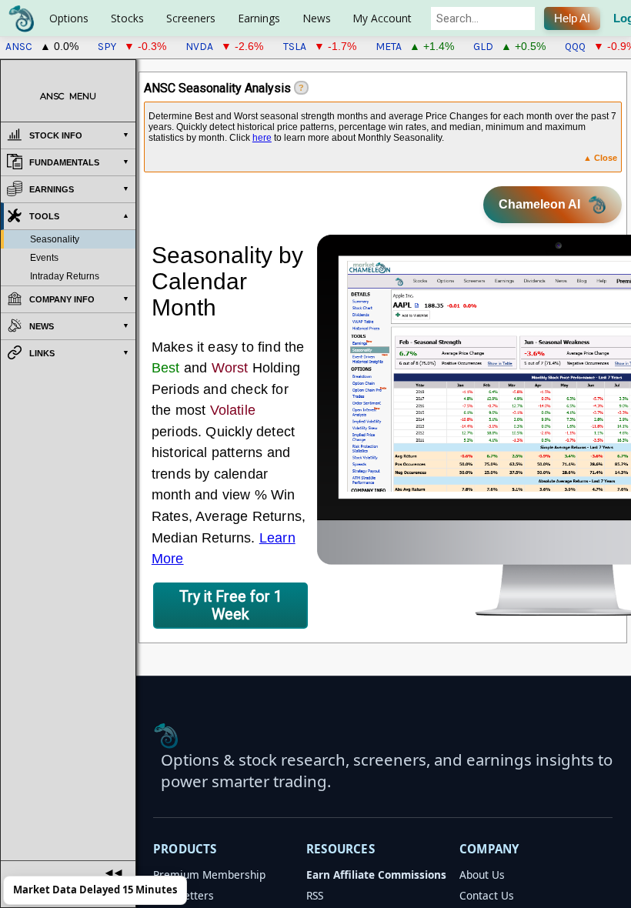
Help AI (572, 18)
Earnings (259, 18)
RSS (314, 895)
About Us (482, 874)
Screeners (190, 18)
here (262, 137)
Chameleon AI (539, 204)
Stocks (127, 18)
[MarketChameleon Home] (166, 736)
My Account (382, 18)
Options (68, 18)
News (316, 18)
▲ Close (600, 157)
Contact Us (486, 895)
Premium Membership (209, 874)
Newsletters (183, 895)
